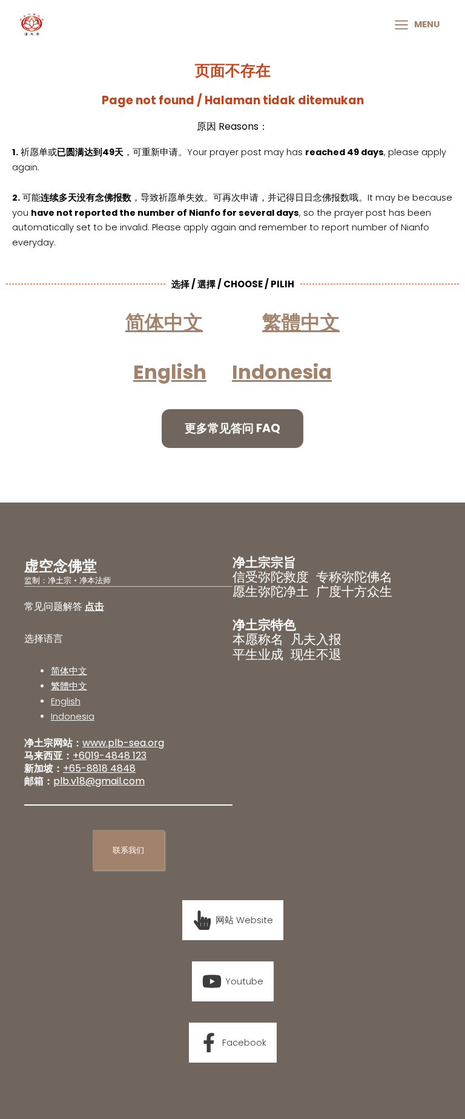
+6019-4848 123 (110, 756)
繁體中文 (69, 686)
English (66, 701)
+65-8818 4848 (99, 768)
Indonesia (282, 372)
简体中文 (69, 671)
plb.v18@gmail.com (99, 781)
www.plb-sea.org (123, 743)
